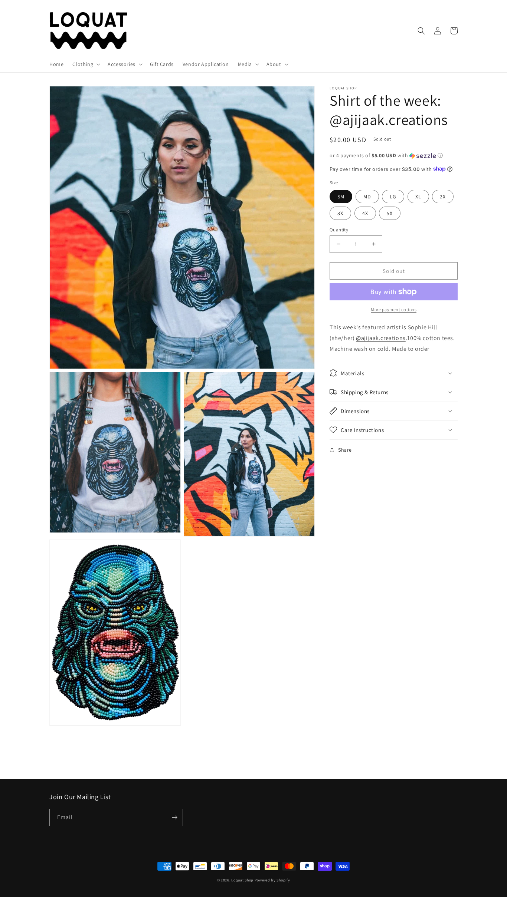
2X (443, 196)
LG (393, 196)
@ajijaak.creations (381, 338)
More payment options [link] (393, 309)
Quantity (339, 229)
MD (367, 196)
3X (340, 213)
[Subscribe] (174, 817)
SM (340, 196)
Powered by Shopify (272, 880)
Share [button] (345, 449)
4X (365, 213)
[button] (85, 64)
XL (418, 196)
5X (390, 213)
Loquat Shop (242, 880)
